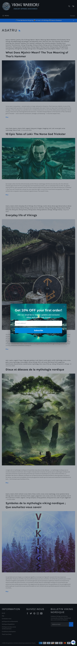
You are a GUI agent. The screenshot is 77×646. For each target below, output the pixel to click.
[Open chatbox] (73, 642)
